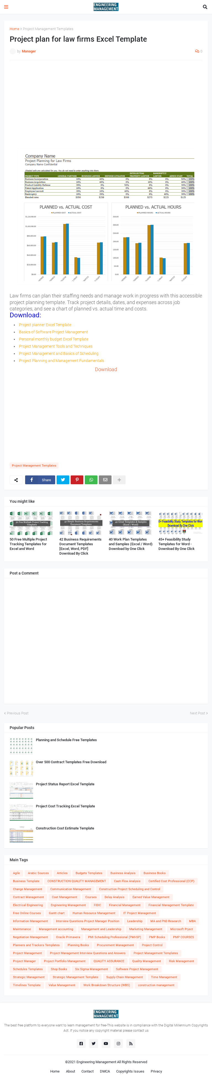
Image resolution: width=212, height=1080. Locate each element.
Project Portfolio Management (65, 961)
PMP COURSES (183, 937)
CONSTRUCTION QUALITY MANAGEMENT (76, 881)
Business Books (155, 873)
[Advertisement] (106, 104)
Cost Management (64, 897)
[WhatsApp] (91, 479)
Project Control (152, 945)
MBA (192, 921)
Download (106, 369)
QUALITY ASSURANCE (109, 961)
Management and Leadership (101, 929)
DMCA (105, 1071)
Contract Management (28, 897)
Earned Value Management (150, 897)
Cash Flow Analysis (127, 881)
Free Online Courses (27, 913)
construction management (156, 985)
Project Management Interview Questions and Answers (88, 953)
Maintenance (22, 929)
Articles (62, 873)
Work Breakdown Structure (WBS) (106, 985)
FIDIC (97, 905)
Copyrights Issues (130, 1071)
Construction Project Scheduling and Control (129, 889)
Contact (87, 1071)
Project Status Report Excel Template (65, 784)
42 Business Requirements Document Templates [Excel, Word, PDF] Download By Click (80, 546)
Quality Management (146, 961)
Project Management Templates (48, 29)
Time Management (164, 977)
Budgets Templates (89, 873)
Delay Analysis (114, 897)
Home (14, 29)
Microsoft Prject (181, 929)
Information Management (30, 921)
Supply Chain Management (124, 977)
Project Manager (24, 961)
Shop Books (59, 969)
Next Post (197, 713)
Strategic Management (29, 977)
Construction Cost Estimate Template (65, 828)
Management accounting (56, 929)
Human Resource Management (94, 913)
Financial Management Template (171, 905)
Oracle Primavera (68, 937)
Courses (91, 897)
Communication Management (70, 889)
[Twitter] (63, 479)
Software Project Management (137, 969)
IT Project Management (139, 913)
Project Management (27, 953)
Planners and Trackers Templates (36, 945)
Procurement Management (115, 945)
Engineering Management (68, 905)
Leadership (134, 921)
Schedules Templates (28, 969)
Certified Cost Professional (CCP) (171, 881)
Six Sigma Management (91, 969)
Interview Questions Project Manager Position (87, 921)
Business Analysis (123, 873)
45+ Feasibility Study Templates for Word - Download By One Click (176, 544)
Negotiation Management (30, 937)
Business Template (26, 881)
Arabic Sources (38, 873)
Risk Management (181, 961)
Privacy (156, 1071)
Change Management (27, 889)
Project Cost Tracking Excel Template (65, 806)
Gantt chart (57, 913)
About (70, 1071)
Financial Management (125, 905)
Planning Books (78, 945)
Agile (16, 873)
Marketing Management (145, 929)
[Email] (105, 479)
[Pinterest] (77, 479)
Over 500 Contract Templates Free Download (71, 762)
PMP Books (157, 937)
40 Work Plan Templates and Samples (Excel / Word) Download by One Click (131, 544)
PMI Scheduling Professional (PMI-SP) (114, 937)
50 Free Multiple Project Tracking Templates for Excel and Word (28, 544)
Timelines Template (27, 985)
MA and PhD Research (165, 921)
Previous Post (17, 713)
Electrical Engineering (28, 905)
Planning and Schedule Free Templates (66, 740)
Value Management (62, 985)
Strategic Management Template (75, 977)
